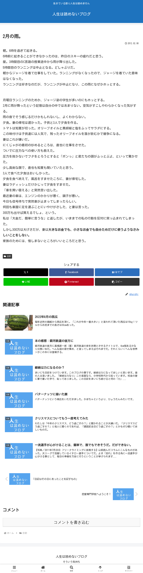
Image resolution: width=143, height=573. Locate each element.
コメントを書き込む (71, 522)
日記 (9, 256)
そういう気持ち (71, 562)
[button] (117, 282)
